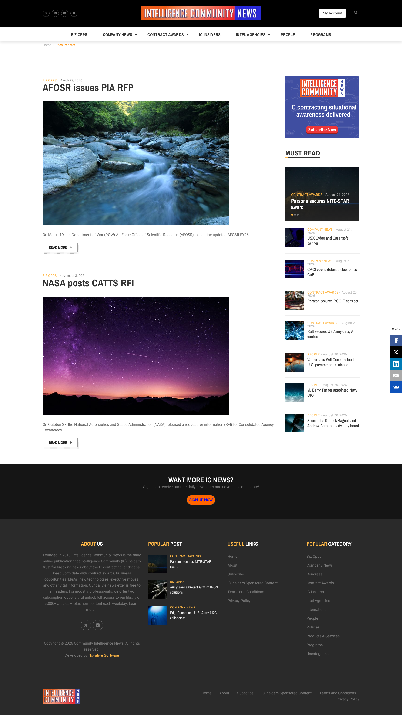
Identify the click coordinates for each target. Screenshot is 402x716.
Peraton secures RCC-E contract (332, 301)
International (317, 609)
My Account (332, 13)
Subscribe (236, 574)
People (288, 34)
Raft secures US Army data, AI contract (330, 333)
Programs (320, 34)
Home (47, 45)
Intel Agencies (250, 34)
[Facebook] (396, 340)
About (232, 565)
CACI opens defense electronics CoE (332, 272)
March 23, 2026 (70, 80)
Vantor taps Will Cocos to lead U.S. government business (330, 362)
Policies (313, 627)
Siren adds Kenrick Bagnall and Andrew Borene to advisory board (333, 423)
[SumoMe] (396, 387)
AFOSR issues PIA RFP (88, 87)
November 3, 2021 (72, 275)
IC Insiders (210, 34)
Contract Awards (165, 34)
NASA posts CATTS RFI (88, 282)
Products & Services (323, 636)
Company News (117, 34)
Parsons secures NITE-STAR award (320, 203)
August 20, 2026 (335, 354)
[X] (396, 352)
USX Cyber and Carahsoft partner (327, 240)
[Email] (396, 375)
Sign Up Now (201, 500)
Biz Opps (79, 34)
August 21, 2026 (337, 194)
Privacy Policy (239, 601)
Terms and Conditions (246, 592)
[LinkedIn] (396, 364)
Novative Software (103, 655)
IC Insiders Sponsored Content (253, 583)
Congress (314, 574)
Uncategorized (319, 654)
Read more (58, 247)
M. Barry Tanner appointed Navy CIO (332, 392)
